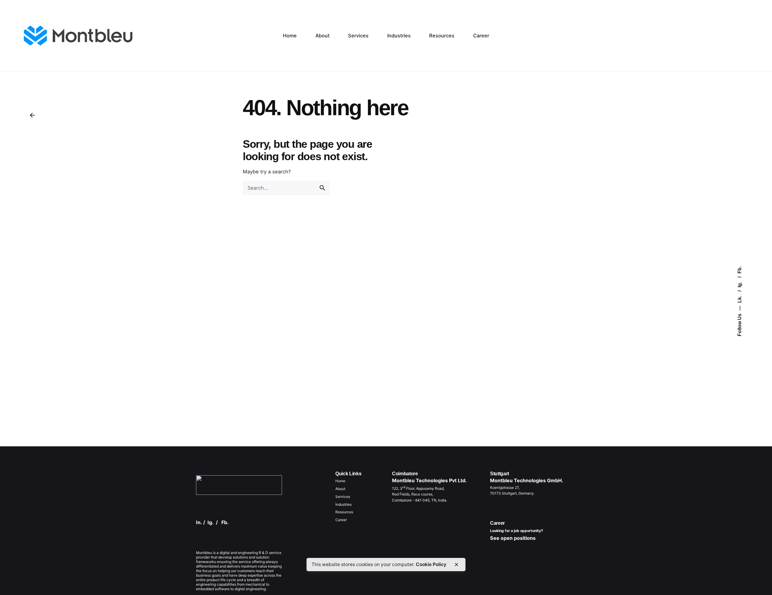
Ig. (739, 284)
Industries (343, 504)
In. (199, 522)
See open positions (513, 538)
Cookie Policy (431, 564)
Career (341, 519)
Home (340, 481)
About (340, 488)
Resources (344, 512)
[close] (456, 564)
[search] (322, 188)
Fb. (739, 270)
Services (342, 496)
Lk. (739, 299)
